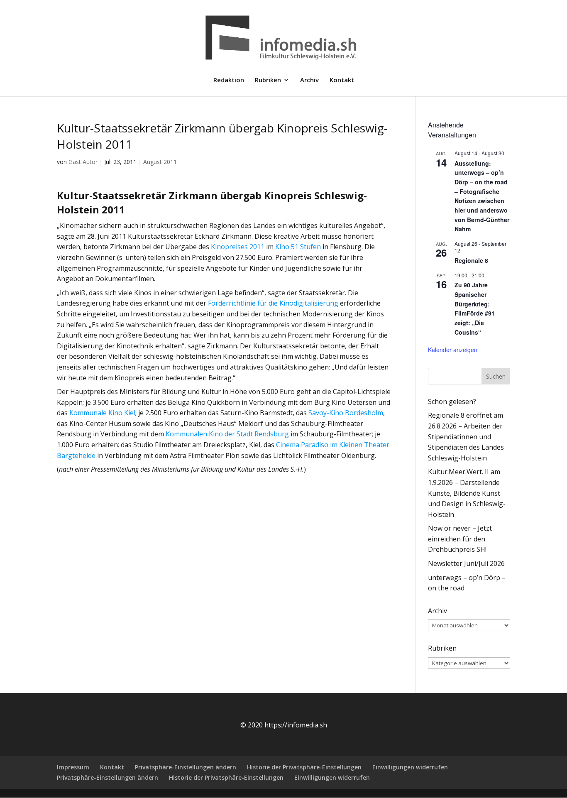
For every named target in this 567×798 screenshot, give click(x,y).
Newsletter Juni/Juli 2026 (466, 563)
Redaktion (228, 80)
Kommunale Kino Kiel (102, 412)
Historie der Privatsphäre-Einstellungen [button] (304, 767)
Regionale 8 (471, 260)
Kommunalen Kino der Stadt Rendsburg (227, 433)
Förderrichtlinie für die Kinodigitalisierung (273, 303)
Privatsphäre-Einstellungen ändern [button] (185, 767)
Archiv (309, 80)
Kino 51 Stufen (298, 246)
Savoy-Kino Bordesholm (345, 412)
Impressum (73, 767)
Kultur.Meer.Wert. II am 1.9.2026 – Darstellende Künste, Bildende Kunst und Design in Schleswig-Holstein (467, 493)
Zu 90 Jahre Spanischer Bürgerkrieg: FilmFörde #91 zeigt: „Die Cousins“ (475, 308)
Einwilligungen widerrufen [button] (410, 767)
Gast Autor (83, 162)
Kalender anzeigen (452, 349)
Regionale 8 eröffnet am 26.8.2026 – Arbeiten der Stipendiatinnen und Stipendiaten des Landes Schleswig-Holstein (466, 436)
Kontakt (342, 80)
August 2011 (160, 162)
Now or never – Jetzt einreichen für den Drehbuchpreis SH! (460, 539)
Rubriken (268, 80)
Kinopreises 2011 (237, 246)
